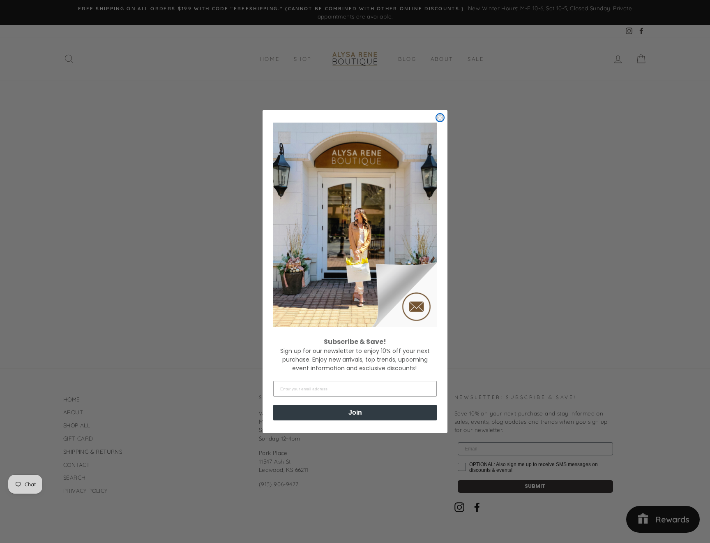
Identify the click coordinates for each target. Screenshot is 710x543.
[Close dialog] (440, 118)
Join (355, 412)
